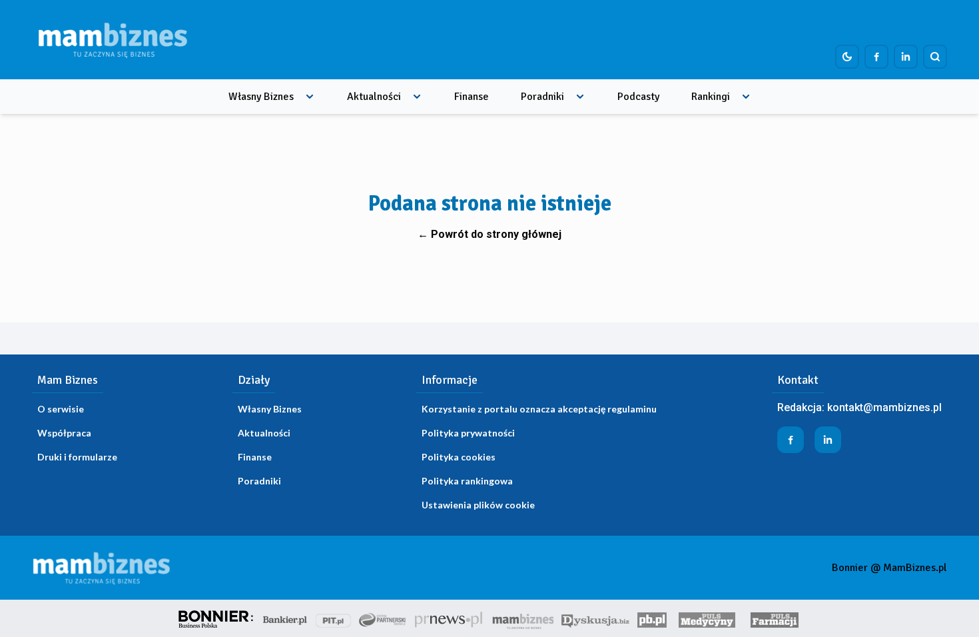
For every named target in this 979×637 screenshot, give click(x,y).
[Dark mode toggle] (847, 57)
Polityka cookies (458, 456)
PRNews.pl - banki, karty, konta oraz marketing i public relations (449, 618)
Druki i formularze (77, 456)
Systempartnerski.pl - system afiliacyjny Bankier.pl (383, 618)
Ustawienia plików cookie (478, 504)
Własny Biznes (261, 96)
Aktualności (374, 96)
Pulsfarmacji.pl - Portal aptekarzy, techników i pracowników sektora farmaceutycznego (775, 618)
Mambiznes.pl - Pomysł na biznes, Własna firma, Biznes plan (522, 618)
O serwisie (60, 408)
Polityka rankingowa (467, 480)
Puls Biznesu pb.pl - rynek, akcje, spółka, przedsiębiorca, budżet (652, 618)
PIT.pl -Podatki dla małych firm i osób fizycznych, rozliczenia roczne (333, 618)
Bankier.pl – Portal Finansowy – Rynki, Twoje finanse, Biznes (285, 618)
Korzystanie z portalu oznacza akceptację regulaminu (539, 408)
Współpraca (64, 432)
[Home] (112, 40)
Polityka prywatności (468, 432)
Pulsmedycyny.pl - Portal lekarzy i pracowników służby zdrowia (707, 618)
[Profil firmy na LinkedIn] (906, 57)
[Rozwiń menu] (309, 96)
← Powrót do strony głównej (489, 234)
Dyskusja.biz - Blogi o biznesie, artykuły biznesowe (595, 618)
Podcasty (638, 96)
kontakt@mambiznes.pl (884, 407)
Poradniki (542, 96)
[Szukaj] (935, 57)
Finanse (471, 96)
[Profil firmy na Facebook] (876, 57)
